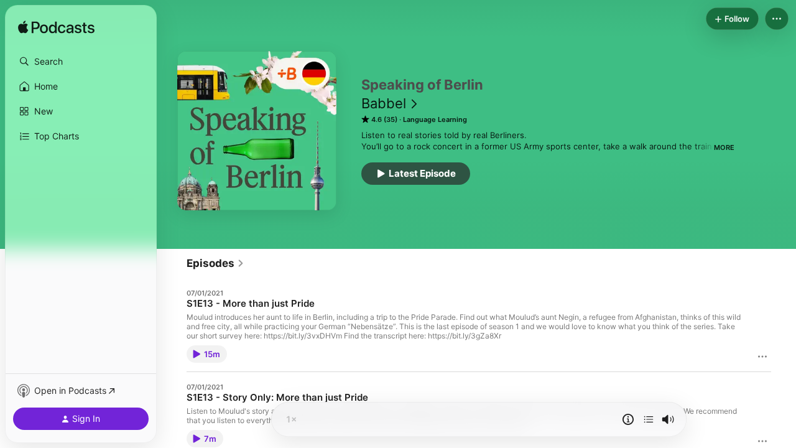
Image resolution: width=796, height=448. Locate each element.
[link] (215, 263)
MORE (724, 147)
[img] (56, 28)
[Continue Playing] (648, 419)
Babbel (383, 103)
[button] (81, 61)
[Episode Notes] (628, 419)
